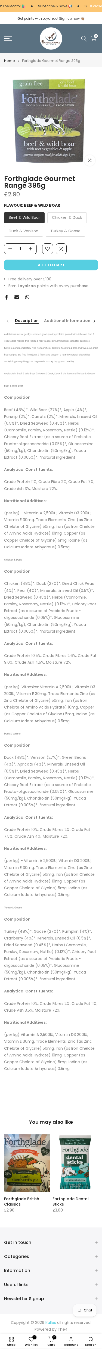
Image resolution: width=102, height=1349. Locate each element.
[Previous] (8, 321)
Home (9, 60)
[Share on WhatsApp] (27, 297)
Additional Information (67, 320)
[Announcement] (50, 6)
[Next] (94, 321)
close (97, 6)
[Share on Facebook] (6, 297)
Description (27, 320)
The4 (63, 1329)
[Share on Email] (16, 297)
